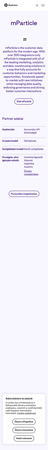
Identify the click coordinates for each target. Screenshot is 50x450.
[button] (35, 173)
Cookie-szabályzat (26, 413)
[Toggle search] (37, 5)
